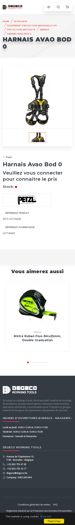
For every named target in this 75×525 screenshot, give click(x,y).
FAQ (55, 504)
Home (6, 21)
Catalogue (20, 21)
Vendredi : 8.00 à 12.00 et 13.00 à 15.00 (23, 431)
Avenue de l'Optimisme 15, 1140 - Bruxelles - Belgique (20, 458)
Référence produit (17, 213)
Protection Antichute (21, 29)
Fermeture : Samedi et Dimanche (20, 436)
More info (45, 516)
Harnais (45, 29)
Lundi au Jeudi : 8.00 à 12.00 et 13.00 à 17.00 (25, 427)
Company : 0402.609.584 (19, 477)
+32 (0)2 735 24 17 (16, 468)
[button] (28, 362)
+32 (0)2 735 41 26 (16, 464)
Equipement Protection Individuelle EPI (32, 25)
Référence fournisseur (20, 227)
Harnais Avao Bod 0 (19, 33)
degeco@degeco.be (16, 473)
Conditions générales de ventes (34, 504)
